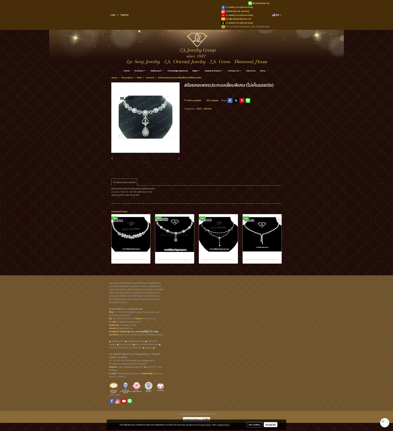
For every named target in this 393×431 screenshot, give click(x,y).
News (195, 70)
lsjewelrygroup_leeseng (237, 11)
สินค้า (199, 108)
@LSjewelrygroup (261, 3)
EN (277, 15)
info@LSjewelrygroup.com (238, 18)
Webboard (156, 70)
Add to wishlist (193, 100)
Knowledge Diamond (178, 70)
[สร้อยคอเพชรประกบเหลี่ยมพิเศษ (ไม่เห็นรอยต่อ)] (145, 118)
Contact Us (233, 70)
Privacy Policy (205, 424)
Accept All (271, 424)
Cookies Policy (223, 424)
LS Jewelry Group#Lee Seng (239, 7)
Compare (213, 100)
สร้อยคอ (207, 108)
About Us (250, 70)
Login (113, 14)
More (263, 70)
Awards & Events (212, 70)
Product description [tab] (124, 182)
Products (139, 70)
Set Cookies (254, 424)
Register (125, 14)
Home (127, 70)
